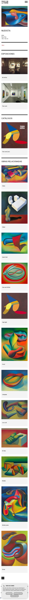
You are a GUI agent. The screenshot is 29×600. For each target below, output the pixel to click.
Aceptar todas (14, 595)
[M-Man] (14, 437)
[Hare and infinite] (14, 273)
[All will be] (14, 66)
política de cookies (20, 590)
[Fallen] (14, 174)
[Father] (14, 208)
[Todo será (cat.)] (14, 135)
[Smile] (14, 548)
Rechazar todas (18, 593)
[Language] (14, 380)
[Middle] (14, 466)
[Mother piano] (14, 504)
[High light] (14, 306)
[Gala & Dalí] (14, 243)
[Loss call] (14, 409)
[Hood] (14, 344)
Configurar (9, 593)
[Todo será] (14, 93)
